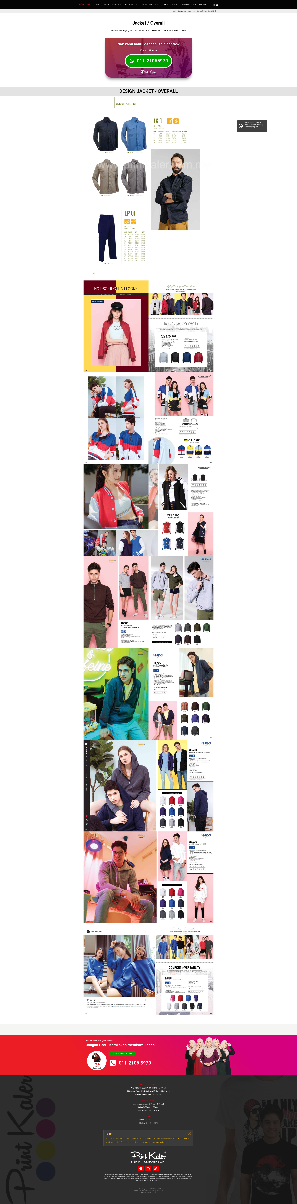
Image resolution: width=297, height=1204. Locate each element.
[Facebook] (214, 5)
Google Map (157, 1094)
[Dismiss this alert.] (189, 1133)
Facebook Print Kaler (123, 1174)
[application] (120, 4)
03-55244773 (150, 1120)
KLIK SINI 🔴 (212, 11)
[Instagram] (217, 5)
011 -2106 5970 (152, 1123)
